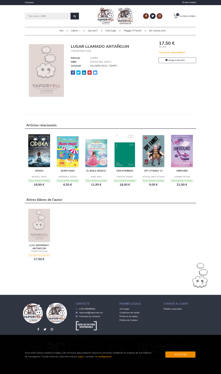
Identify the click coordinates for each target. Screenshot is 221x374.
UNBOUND (182, 170)
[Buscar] (75, 16)
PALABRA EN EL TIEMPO (103, 65)
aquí (80, 356)
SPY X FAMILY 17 (153, 170)
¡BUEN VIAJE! (68, 170)
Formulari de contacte (89, 316)
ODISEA (39, 170)
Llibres (75, 30)
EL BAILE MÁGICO (96, 170)
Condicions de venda (129, 312)
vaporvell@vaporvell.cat (91, 312)
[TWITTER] (153, 16)
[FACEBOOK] (146, 16)
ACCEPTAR (180, 354)
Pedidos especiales (173, 308)
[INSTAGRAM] (159, 16)
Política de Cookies (129, 320)
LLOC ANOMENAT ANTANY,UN (39, 247)
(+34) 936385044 (87, 308)
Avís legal (124, 308)
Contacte (29, 2)
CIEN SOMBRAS (124, 170)
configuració (104, 356)
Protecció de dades (129, 316)
